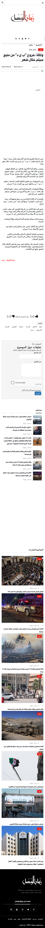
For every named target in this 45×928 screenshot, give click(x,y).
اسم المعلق (37, 352)
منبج (40, 326)
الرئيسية (39, 45)
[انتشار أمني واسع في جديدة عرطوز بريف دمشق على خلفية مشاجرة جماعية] (37, 480)
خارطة (21, 326)
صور (15, 919)
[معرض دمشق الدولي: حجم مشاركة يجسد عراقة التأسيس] (37, 423)
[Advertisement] (22, 132)
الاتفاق (35, 326)
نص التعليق (37, 361)
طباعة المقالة (5, 67)
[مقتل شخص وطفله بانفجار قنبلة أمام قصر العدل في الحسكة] (37, 458)
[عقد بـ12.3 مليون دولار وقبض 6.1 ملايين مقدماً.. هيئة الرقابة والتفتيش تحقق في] (37, 445)
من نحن (35, 919)
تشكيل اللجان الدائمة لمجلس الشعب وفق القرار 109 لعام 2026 (25, 592)
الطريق (14, 326)
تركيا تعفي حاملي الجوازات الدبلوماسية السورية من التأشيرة (26, 787)
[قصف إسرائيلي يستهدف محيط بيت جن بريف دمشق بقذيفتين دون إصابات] (22, 740)
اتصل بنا (10, 919)
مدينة (32, 330)
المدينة (28, 326)
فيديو (19, 919)
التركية (7, 326)
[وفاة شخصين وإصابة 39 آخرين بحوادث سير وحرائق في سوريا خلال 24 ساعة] (37, 469)
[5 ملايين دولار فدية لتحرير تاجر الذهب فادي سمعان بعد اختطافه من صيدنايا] (37, 434)
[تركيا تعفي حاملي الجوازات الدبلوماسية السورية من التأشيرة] (22, 780)
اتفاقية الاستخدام (26, 919)
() (32, 316)
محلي (31, 45)
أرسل (38, 393)
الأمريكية (39, 330)
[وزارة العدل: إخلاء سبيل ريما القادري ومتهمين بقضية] (22, 855)
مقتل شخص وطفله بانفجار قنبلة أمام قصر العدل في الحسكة (25, 709)
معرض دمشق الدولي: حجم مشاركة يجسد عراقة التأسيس (26, 824)
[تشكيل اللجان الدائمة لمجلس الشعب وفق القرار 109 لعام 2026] (22, 585)
